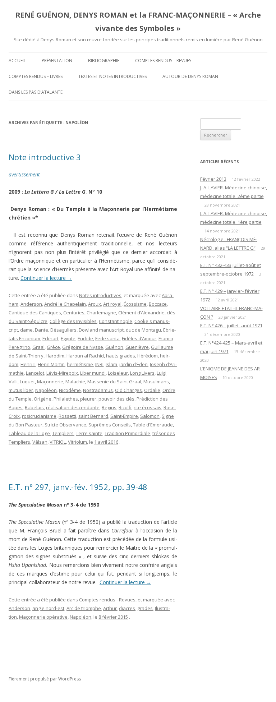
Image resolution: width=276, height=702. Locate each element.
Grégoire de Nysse (82, 347)
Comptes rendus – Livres (36, 76)
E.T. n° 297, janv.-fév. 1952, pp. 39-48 (78, 486)
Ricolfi (125, 407)
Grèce (53, 347)
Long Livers (142, 373)
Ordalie (152, 390)
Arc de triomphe (83, 608)
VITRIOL (58, 442)
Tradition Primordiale (127, 433)
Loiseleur (118, 373)
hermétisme (80, 364)
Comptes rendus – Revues (163, 60)
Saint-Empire (124, 416)
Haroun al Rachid (85, 355)
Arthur (110, 608)
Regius (109, 407)
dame (26, 330)
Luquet (27, 381)
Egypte (68, 338)
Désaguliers (63, 330)
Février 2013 (213, 179)
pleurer (88, 399)
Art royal (112, 304)
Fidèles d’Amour (139, 338)
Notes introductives (100, 295)
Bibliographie (103, 60)
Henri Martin (51, 364)
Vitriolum (77, 442)
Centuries (73, 312)
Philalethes (66, 399)
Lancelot (35, 373)
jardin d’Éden (133, 364)
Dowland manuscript (101, 330)
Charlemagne (101, 312)
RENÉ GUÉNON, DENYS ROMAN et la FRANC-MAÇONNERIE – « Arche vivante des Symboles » (138, 21)
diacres (127, 608)
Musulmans (156, 381)
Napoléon (46, 390)
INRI (99, 364)
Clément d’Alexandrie (141, 312)
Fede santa (107, 338)
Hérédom (147, 355)
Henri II (28, 364)
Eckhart (50, 338)
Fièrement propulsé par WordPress (45, 679)
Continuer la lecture (46, 277)
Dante (41, 330)
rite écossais (147, 407)
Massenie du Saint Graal (114, 381)
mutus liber (21, 390)
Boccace (158, 304)
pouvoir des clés (116, 399)
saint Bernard (93, 416)
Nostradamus (98, 390)
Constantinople (115, 321)
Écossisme (135, 304)
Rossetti (67, 416)
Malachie (75, 381)
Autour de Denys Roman (190, 76)
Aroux (94, 304)
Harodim (55, 355)
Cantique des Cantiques (35, 312)
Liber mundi (93, 373)
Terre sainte (89, 433)
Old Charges (128, 390)
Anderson (31, 304)
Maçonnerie (50, 381)
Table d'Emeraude (153, 424)
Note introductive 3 (45, 157)
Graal (38, 347)
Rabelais (34, 407)
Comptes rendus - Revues (107, 599)
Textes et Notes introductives (112, 76)
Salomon (150, 416)
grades (145, 608)
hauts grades (120, 355)
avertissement (24, 174)
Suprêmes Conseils (109, 424)
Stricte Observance (65, 424)
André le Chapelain (65, 304)
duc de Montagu (143, 330)
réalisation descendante (73, 407)
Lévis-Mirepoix (62, 373)
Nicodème (70, 390)
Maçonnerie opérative (43, 617)
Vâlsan (39, 442)
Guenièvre (137, 347)
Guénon (114, 347)
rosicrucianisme (39, 416)
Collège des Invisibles (73, 321)
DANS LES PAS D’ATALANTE (36, 92)
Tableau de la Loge (29, 433)
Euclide (85, 338)
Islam (111, 364)
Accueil (17, 60)
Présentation (57, 60)
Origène (42, 399)
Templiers (63, 433)
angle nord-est (48, 608)
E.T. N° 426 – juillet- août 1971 (231, 325)
